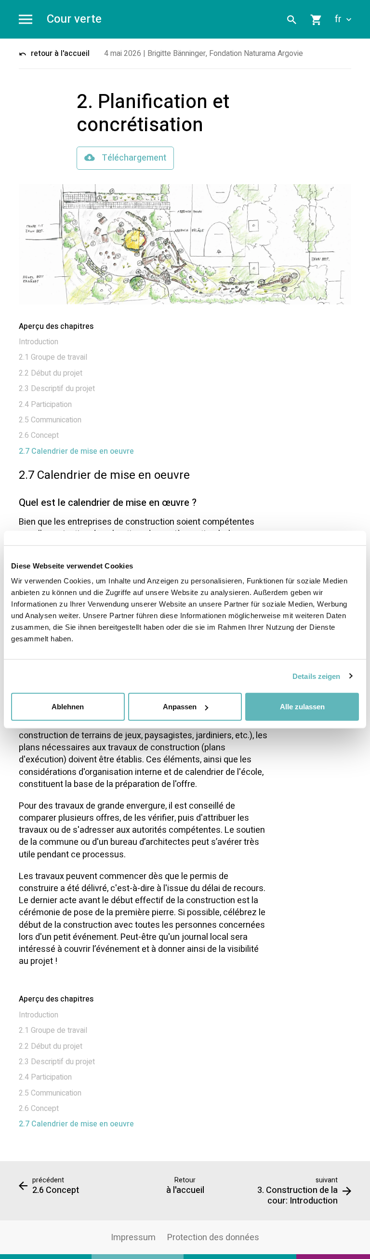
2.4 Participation (45, 404)
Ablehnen (68, 707)
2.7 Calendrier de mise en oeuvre (76, 451)
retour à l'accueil (59, 53)
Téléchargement (133, 157)
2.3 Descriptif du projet (57, 388)
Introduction (38, 342)
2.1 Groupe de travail (53, 357)
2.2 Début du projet (50, 373)
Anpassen (180, 707)
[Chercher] (292, 19)
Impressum (133, 1238)
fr (339, 19)
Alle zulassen (302, 707)
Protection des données (213, 1238)
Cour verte (74, 20)
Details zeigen (316, 676)
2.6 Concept (39, 435)
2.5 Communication (50, 420)
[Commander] (316, 19)
